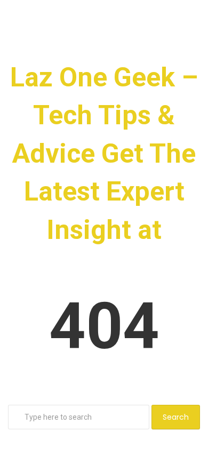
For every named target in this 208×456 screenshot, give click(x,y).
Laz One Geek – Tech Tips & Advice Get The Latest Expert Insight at (104, 153)
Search (176, 417)
